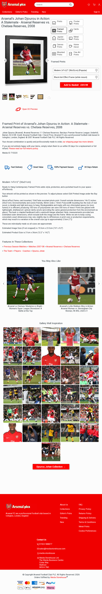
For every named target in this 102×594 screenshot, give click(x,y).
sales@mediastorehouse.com (52, 549)
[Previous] (4, 60)
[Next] (48, 60)
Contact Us (41, 540)
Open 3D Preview (30, 109)
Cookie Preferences (87, 531)
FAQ (80, 505)
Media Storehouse (58, 577)
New (44, 12)
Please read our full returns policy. (23, 148)
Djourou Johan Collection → (51, 466)
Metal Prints (84, 526)
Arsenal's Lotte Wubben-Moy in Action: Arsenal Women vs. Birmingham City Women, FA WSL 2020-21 (76, 308)
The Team (8, 251)
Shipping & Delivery (87, 518)
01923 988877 (45, 544)
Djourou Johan (38, 251)
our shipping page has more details (78, 142)
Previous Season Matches (15, 246)
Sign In (97, 12)
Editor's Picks (21, 12)
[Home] (16, 7)
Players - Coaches (22, 251)
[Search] (70, 4)
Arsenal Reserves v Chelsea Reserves (63, 246)
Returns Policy (85, 513)
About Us (64, 505)
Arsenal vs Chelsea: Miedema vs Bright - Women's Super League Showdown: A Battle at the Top (25, 308)
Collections (7, 12)
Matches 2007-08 (36, 246)
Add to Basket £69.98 (76, 85)
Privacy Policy (85, 509)
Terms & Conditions (87, 522)
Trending (34, 12)
